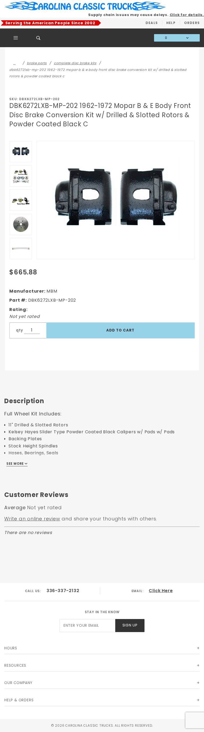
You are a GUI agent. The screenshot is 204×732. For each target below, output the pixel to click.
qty (19, 330)
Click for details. (187, 15)
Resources (15, 665)
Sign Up (130, 625)
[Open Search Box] (38, 38)
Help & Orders (18, 700)
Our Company (18, 682)
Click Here (161, 591)
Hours (10, 648)
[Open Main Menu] (15, 38)
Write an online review (32, 518)
